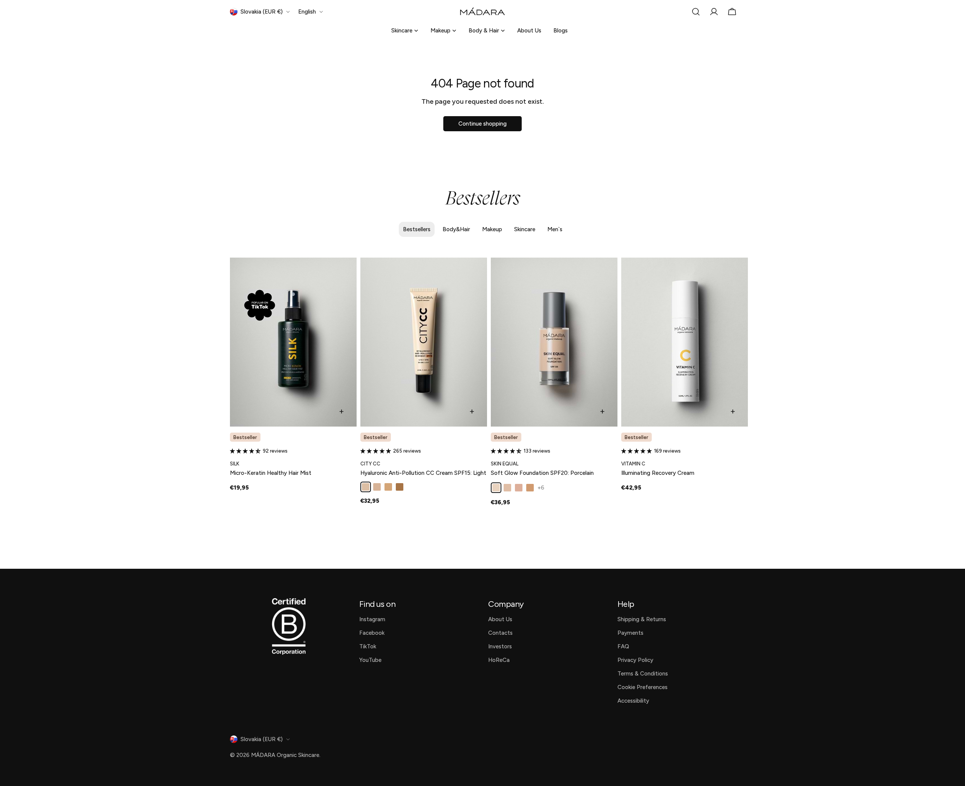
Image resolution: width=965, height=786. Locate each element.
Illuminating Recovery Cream (657, 473)
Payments (630, 632)
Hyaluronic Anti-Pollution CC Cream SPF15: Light (423, 473)
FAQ (623, 646)
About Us (529, 30)
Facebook (371, 632)
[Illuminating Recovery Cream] (684, 342)
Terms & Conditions (642, 673)
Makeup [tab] (492, 229)
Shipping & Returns (641, 619)
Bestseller (245, 437)
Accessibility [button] (633, 700)
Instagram (372, 619)
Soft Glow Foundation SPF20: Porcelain (542, 473)
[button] (246, 451)
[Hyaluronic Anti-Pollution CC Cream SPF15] (423, 342)
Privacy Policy (635, 660)
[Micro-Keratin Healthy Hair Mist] (293, 342)
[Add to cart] (341, 411)
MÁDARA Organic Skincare (285, 755)
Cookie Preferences (642, 687)
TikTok (367, 646)
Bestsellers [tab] (416, 229)
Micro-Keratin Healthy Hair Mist (270, 473)
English (307, 11)
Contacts (500, 632)
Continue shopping (482, 123)
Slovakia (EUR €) (261, 11)
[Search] (695, 11)
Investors (500, 646)
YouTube (370, 660)
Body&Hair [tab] (456, 229)
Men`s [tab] (554, 229)
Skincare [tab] (524, 229)
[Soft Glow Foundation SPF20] (554, 342)
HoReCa (499, 660)
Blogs (560, 30)
